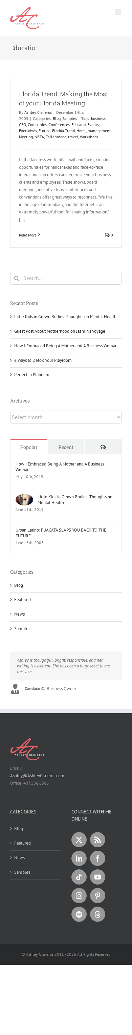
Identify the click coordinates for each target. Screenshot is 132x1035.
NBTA (39, 136)
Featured (22, 599)
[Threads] (97, 914)
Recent (66, 447)
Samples (69, 118)
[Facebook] (97, 858)
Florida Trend (63, 130)
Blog (57, 118)
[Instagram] (79, 895)
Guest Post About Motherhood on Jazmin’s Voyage (59, 331)
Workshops (89, 136)
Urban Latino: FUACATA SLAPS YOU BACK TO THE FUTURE (61, 533)
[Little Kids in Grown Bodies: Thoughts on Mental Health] (24, 497)
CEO (22, 124)
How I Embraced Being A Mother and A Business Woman (65, 346)
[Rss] (97, 839)
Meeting (26, 136)
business (98, 118)
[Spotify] (79, 914)
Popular (29, 447)
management (99, 130)
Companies (37, 124)
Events (93, 124)
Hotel (81, 130)
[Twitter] (79, 839)
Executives (28, 130)
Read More (28, 234)
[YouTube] (97, 877)
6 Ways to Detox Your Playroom (43, 360)
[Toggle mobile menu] (118, 12)
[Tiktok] (79, 877)
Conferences (59, 124)
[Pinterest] (97, 895)
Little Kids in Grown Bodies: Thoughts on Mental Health (65, 316)
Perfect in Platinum (31, 374)
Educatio (78, 124)
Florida (44, 130)
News (19, 614)
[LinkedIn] (79, 858)
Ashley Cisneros (38, 112)
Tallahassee (56, 136)
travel (73, 136)
